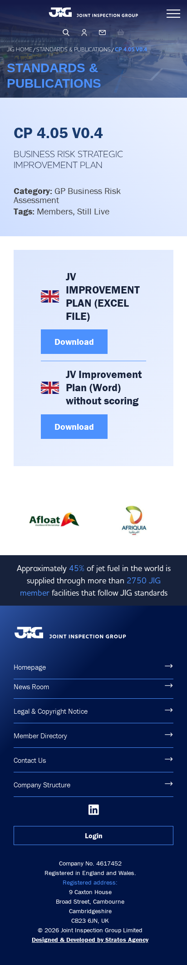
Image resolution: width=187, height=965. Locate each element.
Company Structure (42, 784)
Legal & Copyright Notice (51, 711)
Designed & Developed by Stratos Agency (90, 939)
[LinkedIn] (94, 810)
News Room (31, 686)
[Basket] (121, 32)
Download (74, 341)
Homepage (30, 667)
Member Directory (40, 735)
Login (94, 835)
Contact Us (30, 760)
